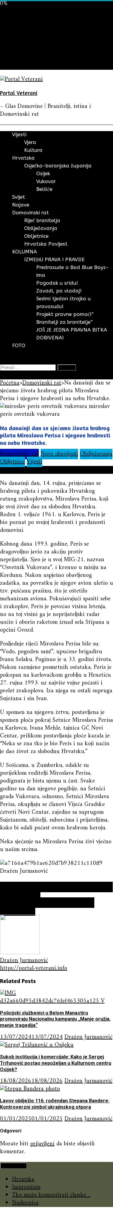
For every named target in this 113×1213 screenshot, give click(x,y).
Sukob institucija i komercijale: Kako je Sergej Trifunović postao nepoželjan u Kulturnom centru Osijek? (55, 1063)
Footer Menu (13, 1165)
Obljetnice (36, 236)
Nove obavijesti (59, 454)
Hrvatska (23, 26)
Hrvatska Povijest (45, 244)
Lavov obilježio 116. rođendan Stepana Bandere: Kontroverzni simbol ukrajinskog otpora (54, 1104)
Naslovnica (25, 1203)
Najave (20, 42)
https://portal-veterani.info (33, 968)
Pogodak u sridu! (57, 283)
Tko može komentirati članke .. (51, 1195)
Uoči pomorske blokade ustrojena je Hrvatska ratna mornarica (56, 891)
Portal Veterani (18, 92)
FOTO (20, 65)
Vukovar (46, 181)
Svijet (19, 34)
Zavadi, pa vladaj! (59, 291)
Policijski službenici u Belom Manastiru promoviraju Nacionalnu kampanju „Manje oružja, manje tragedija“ (55, 1019)
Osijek (43, 173)
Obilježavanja (40, 228)
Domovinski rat (31, 50)
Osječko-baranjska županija (58, 166)
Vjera (30, 142)
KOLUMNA (26, 58)
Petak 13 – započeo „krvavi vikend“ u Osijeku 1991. (47, 906)
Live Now (12, 375)
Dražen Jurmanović (24, 960)
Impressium (26, 1187)
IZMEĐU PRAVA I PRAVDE (54, 259)
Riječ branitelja (42, 220)
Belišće (44, 189)
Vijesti (19, 19)
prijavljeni (42, 1144)
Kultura (33, 150)
